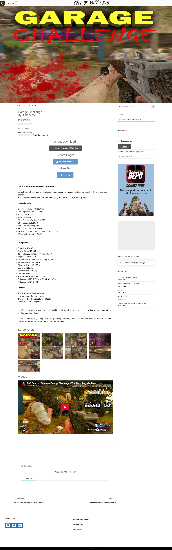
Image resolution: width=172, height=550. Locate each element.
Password (122, 130)
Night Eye (94, 548)
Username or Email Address (129, 120)
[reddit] (20, 525)
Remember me (126, 141)
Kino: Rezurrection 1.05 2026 (129, 284)
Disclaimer (77, 529)
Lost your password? (125, 156)
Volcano (121, 290)
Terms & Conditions (80, 519)
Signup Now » (141, 152)
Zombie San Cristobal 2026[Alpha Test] (132, 303)
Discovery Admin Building (127, 277)
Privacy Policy (78, 524)
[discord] (8, 525)
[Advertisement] (136, 235)
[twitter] (14, 525)
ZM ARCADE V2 (124, 297)
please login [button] (140, 263)
